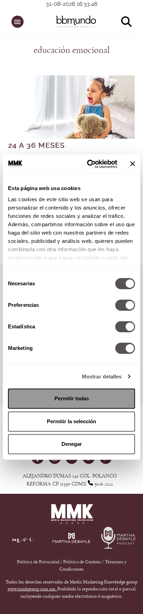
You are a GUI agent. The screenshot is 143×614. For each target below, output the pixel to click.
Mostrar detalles (102, 376)
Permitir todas (71, 398)
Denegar (71, 444)
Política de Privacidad (38, 561)
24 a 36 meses (36, 145)
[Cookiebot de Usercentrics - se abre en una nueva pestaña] (88, 164)
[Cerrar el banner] (132, 164)
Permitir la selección (71, 421)
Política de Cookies (82, 561)
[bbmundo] (75, 22)
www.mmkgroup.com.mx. (32, 589)
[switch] (125, 305)
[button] (17, 22)
